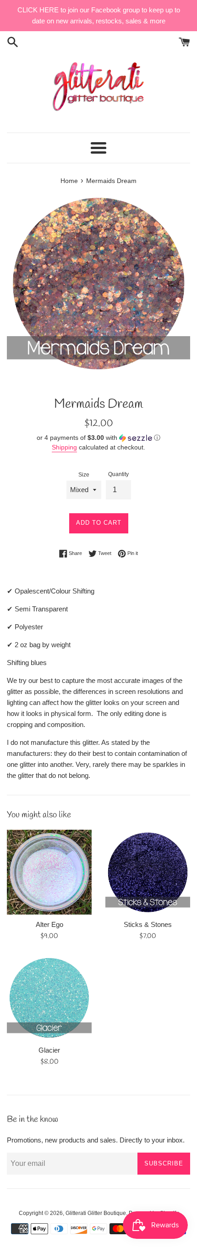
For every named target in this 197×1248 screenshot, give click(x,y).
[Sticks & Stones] (147, 872)
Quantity (118, 474)
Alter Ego (49, 924)
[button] (98, 437)
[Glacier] (49, 997)
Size (83, 474)
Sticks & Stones (148, 924)
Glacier (49, 1050)
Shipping (64, 447)
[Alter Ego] (49, 872)
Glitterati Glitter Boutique (96, 1213)
